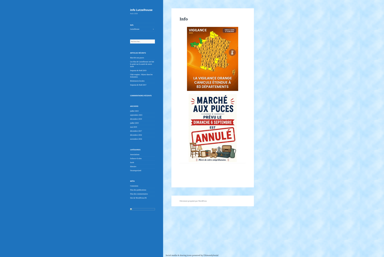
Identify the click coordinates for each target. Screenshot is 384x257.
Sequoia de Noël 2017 (138, 85)
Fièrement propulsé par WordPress (193, 201)
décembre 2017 (136, 131)
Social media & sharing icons (179, 255)
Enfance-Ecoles (136, 158)
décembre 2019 (136, 119)
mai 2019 (133, 127)
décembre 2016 (136, 135)
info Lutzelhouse (141, 10)
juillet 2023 (134, 111)
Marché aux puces (137, 58)
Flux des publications (138, 190)
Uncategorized (135, 170)
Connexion (134, 186)
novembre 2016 (136, 139)
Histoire (133, 166)
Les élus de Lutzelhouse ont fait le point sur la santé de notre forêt (142, 64)
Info (132, 25)
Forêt (132, 162)
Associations (134, 154)
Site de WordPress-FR (138, 198)
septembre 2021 (136, 115)
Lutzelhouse (134, 29)
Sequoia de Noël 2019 (138, 70)
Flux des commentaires (139, 194)
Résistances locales (137, 81)
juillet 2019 (134, 123)
